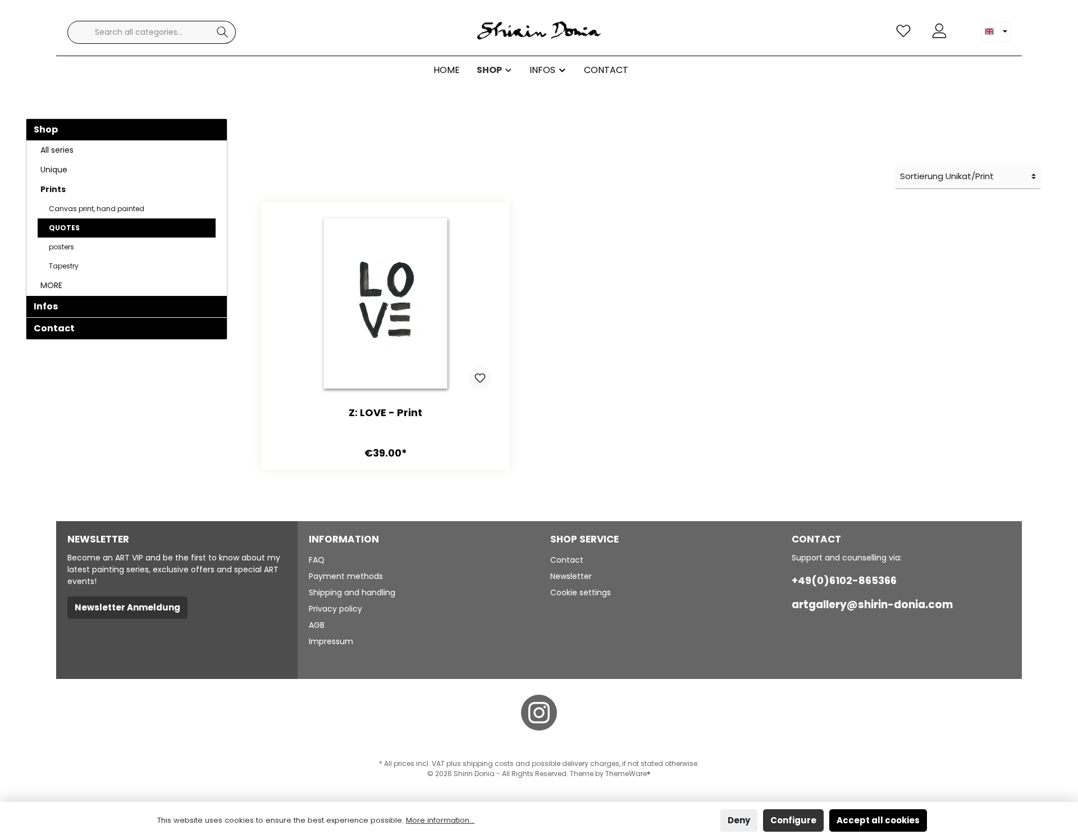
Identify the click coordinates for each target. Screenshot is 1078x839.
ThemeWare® (628, 773)
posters (61, 247)
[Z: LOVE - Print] (385, 305)
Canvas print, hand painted (96, 208)
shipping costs (488, 763)
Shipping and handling (352, 592)
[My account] (939, 31)
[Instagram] (539, 712)
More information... (440, 820)
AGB (317, 625)
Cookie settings (580, 592)
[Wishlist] (903, 31)
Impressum (331, 641)
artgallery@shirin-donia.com (872, 604)
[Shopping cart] (964, 26)
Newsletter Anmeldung (127, 607)
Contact (54, 328)
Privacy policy (335, 608)
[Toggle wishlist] (480, 378)
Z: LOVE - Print (385, 413)
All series (57, 150)
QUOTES (64, 227)
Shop (46, 129)
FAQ (317, 560)
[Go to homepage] (539, 32)
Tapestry (64, 266)
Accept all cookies (878, 820)
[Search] (222, 32)
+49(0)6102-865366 (844, 580)
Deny (739, 820)
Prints (53, 189)
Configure (793, 820)
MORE (51, 285)
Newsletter (571, 576)
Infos (46, 306)
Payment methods (346, 576)
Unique (53, 169)
